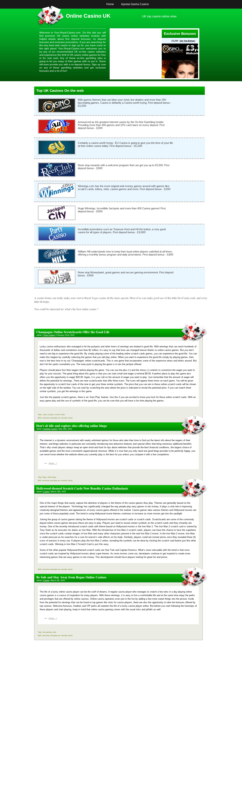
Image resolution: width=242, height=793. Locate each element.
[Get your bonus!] (136, 54)
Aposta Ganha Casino (135, 4)
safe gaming (47, 632)
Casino (46, 491)
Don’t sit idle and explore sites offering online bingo (71, 425)
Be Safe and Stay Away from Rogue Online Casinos (71, 577)
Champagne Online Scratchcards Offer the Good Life (72, 332)
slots (54, 632)
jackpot (51, 414)
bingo (44, 477)
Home (110, 4)
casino (45, 414)
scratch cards (60, 414)
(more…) (53, 463)
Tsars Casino (49, 335)
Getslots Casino (50, 429)
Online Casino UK (88, 16)
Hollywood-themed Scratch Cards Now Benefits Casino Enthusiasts (82, 488)
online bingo (51, 477)
